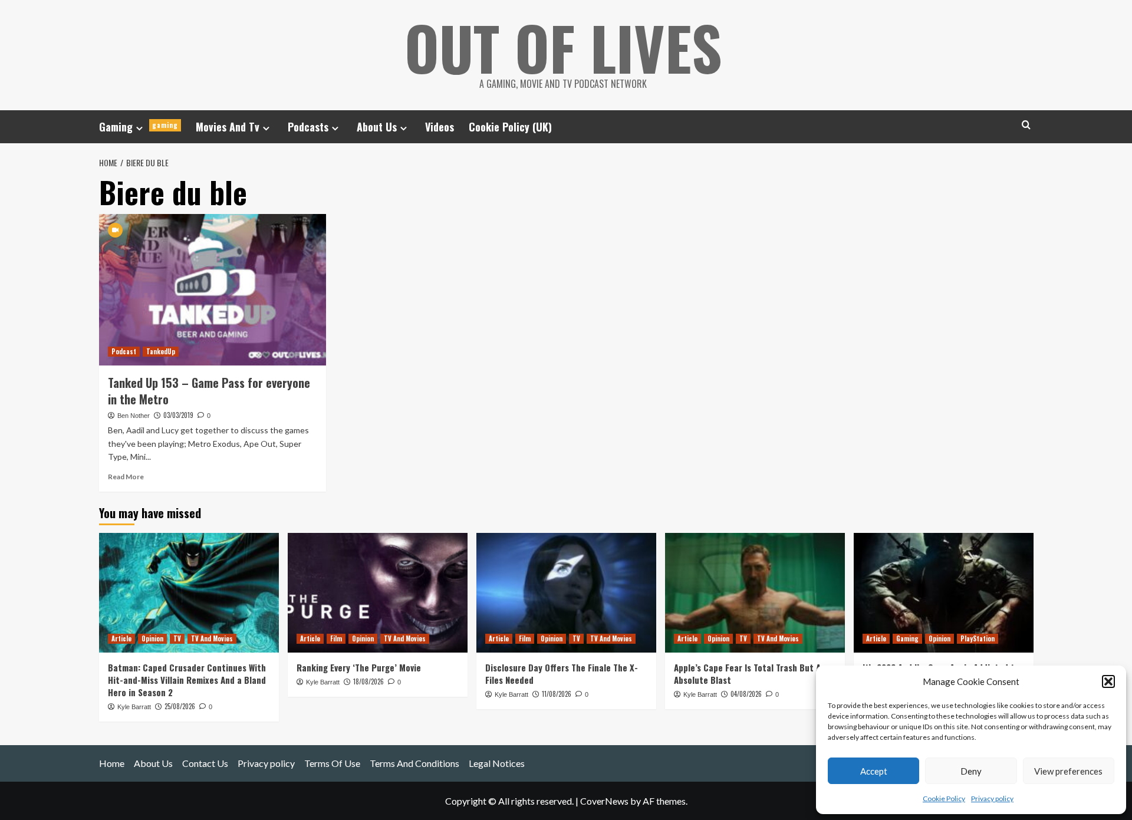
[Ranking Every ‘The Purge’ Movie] (378, 593)
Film (336, 638)
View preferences (1068, 771)
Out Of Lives (563, 47)
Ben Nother (133, 415)
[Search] (1026, 124)
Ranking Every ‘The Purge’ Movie (359, 667)
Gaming (138, 126)
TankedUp (160, 351)
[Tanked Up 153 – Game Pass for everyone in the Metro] (212, 289)
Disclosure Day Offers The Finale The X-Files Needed (561, 673)
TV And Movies (212, 638)
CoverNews (604, 800)
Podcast (123, 351)
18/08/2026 (368, 681)
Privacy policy (992, 798)
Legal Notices (497, 763)
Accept (873, 771)
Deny (971, 771)
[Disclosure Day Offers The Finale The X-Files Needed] (566, 593)
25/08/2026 (179, 706)
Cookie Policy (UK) (510, 126)
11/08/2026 (556, 694)
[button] (1108, 681)
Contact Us (205, 763)
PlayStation (977, 638)
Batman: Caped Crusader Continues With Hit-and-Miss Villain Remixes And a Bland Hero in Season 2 (187, 680)
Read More (126, 476)
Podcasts (308, 126)
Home (111, 763)
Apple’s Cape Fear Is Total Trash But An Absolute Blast (749, 673)
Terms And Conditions (414, 763)
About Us (377, 126)
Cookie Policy (944, 798)
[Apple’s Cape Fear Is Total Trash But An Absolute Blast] (755, 593)
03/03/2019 (178, 415)
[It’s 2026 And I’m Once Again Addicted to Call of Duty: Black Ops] (944, 593)
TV (177, 638)
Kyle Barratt (134, 706)
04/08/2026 (746, 694)
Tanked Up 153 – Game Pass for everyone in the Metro (209, 391)
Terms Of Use (332, 763)
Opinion (152, 638)
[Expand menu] (139, 128)
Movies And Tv (227, 126)
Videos (439, 126)
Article (121, 638)
